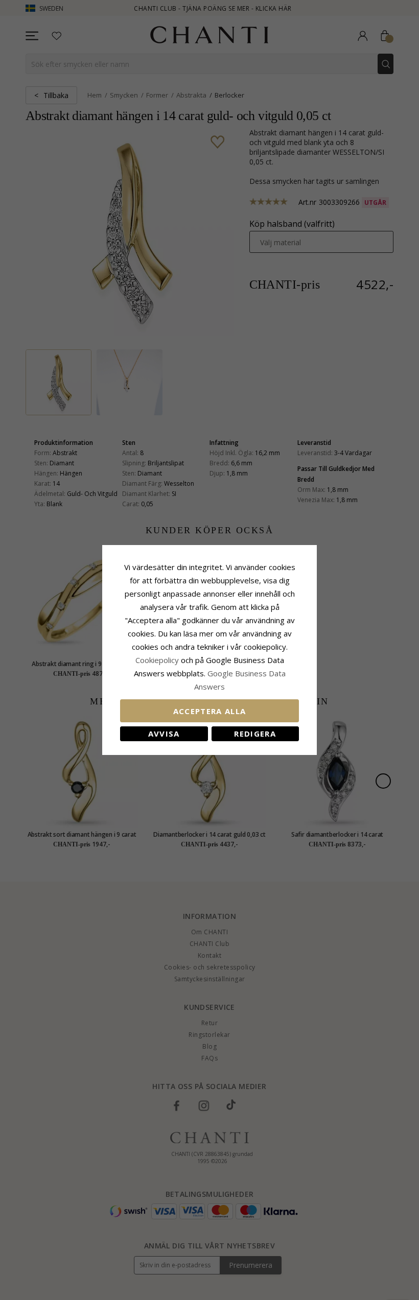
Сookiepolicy (158, 660)
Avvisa (164, 733)
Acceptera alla (209, 711)
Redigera (255, 733)
